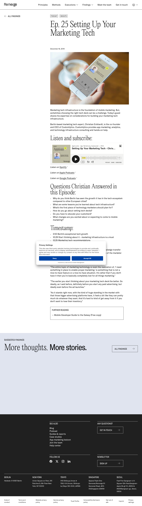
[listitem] (28, 381)
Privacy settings (131, 501)
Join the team (56, 442)
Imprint (121, 501)
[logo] (10, 4)
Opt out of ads (109, 501)
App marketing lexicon (60, 439)
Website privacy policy (41, 501)
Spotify (63, 167)
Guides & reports (58, 434)
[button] (71, 4)
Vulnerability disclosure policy (92, 501)
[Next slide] (139, 381)
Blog (52, 428)
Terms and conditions (22, 501)
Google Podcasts (68, 178)
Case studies (56, 436)
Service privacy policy (58, 501)
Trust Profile (75, 501)
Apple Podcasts (66, 172)
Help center (55, 445)
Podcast (53, 431)
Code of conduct (7, 501)
